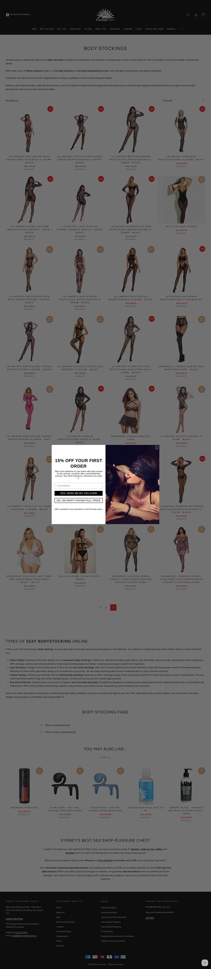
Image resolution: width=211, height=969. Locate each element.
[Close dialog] (156, 447)
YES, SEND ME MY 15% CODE (78, 493)
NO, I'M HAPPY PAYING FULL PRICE (78, 500)
